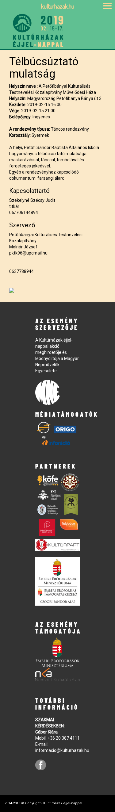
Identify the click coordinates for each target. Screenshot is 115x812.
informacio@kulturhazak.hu (62, 750)
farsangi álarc (50, 178)
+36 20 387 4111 (64, 738)
